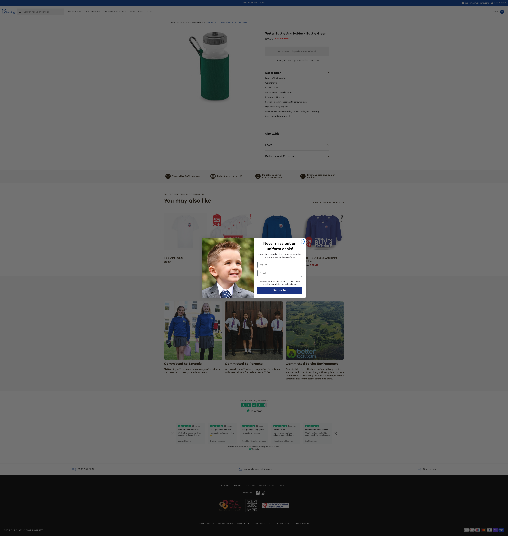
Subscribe (280, 290)
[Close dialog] (302, 241)
